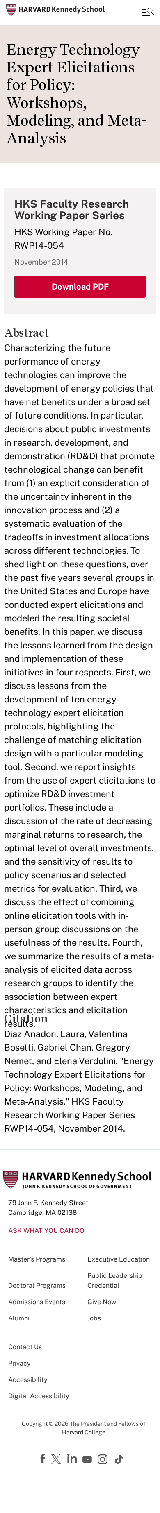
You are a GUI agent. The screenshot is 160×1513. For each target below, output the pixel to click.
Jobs (94, 1318)
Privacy (19, 1363)
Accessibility (28, 1380)
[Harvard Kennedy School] (55, 10)
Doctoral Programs (37, 1285)
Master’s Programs (36, 1259)
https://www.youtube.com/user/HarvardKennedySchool (88, 1460)
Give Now (101, 1302)
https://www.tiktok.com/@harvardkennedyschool (119, 1459)
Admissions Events (36, 1302)
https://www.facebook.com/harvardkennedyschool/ (44, 1459)
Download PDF (80, 287)
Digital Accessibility (38, 1396)
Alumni (19, 1318)
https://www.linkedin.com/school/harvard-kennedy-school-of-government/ (73, 1459)
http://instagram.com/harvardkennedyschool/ (104, 1460)
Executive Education (118, 1259)
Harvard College (83, 1432)
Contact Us (25, 1347)
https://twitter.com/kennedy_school (57, 1459)
